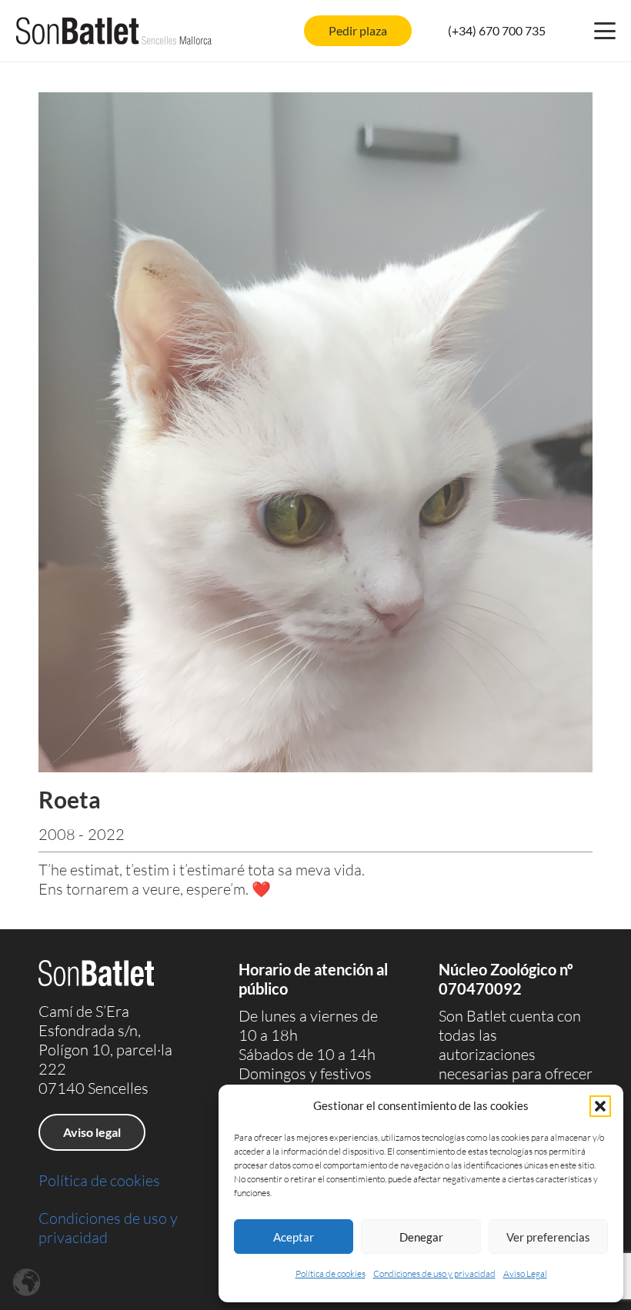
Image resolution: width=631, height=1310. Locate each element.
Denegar (421, 1237)
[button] (600, 1106)
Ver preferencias (548, 1237)
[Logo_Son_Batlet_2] (113, 31)
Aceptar (293, 1237)
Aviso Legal (525, 1273)
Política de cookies (330, 1273)
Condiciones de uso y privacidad (434, 1273)
